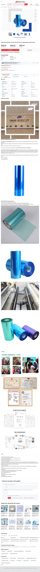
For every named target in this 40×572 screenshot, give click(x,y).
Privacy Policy (34, 568)
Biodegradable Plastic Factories (31, 558)
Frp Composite (19, 560)
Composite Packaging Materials (19, 551)
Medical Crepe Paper (23, 540)
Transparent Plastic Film (13, 553)
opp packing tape (13, 537)
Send (9, 497)
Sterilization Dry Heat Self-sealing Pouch (15, 540)
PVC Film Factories (13, 558)
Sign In (2, 70)
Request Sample (17, 52)
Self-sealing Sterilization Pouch (34, 537)
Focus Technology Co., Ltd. (13, 568)
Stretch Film (3, 551)
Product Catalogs (14, 535)
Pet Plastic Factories (5, 558)
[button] (36, 77)
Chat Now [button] (30, 50)
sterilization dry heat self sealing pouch (25, 537)
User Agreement (25, 568)
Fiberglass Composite (5, 560)
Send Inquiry (10, 50)
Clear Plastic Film (28, 551)
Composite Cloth (33, 560)
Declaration (30, 568)
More (2, 564)
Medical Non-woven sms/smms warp (34, 540)
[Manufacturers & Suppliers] (20, 2)
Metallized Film (9, 551)
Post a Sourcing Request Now (29, 497)
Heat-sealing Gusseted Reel (24, 539)
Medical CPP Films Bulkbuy (6, 562)
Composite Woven (26, 560)
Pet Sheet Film (12, 560)
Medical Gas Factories (21, 558)
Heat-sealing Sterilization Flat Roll (15, 539)
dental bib (2, 537)
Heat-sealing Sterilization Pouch (5, 539)
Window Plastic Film (5, 553)
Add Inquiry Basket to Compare (20, 37)
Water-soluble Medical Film (34, 539)
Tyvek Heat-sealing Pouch (5, 540)
